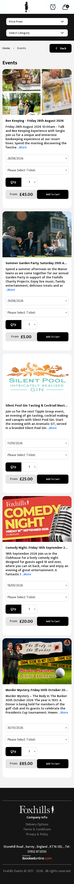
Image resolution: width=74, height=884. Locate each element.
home (6, 48)
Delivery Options (37, 824)
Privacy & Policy (37, 834)
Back (63, 48)
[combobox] (37, 158)
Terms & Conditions (37, 829)
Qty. (13, 182)
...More (21, 147)
